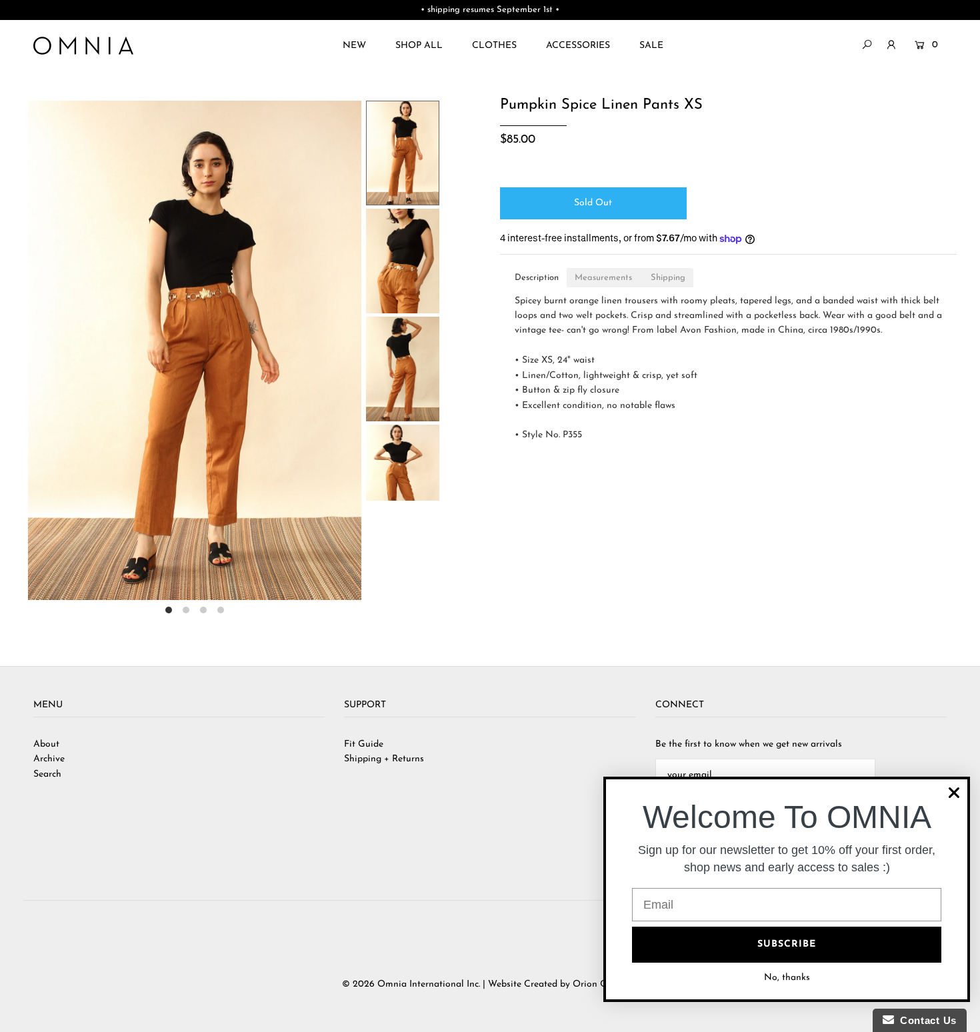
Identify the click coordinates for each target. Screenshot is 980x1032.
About (46, 744)
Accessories (578, 46)
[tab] (537, 277)
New (354, 46)
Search (47, 774)
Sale (651, 46)
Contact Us (925, 1020)
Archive (49, 759)
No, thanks (787, 978)
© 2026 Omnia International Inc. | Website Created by (457, 984)
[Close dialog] (954, 792)
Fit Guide (363, 744)
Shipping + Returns (384, 759)
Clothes (494, 46)
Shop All (419, 46)
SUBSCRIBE (786, 944)
